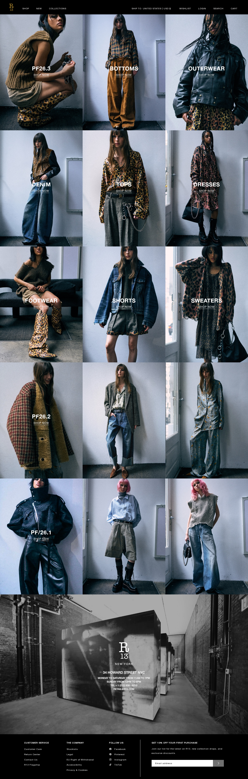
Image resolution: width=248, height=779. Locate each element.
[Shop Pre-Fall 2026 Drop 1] (124, 536)
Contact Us (31, 759)
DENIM (41, 186)
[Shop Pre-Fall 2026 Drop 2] (124, 420)
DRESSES (206, 186)
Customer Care (33, 749)
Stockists (72, 749)
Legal (70, 754)
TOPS (124, 186)
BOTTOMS (124, 70)
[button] (218, 8)
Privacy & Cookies (77, 770)
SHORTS (124, 303)
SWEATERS (206, 303)
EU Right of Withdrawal (80, 759)
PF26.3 (41, 70)
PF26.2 (41, 418)
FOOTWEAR (41, 303)
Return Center (32, 754)
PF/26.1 (41, 534)
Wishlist (185, 8)
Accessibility (74, 765)
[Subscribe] (218, 763)
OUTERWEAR (206, 70)
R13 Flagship (32, 765)
